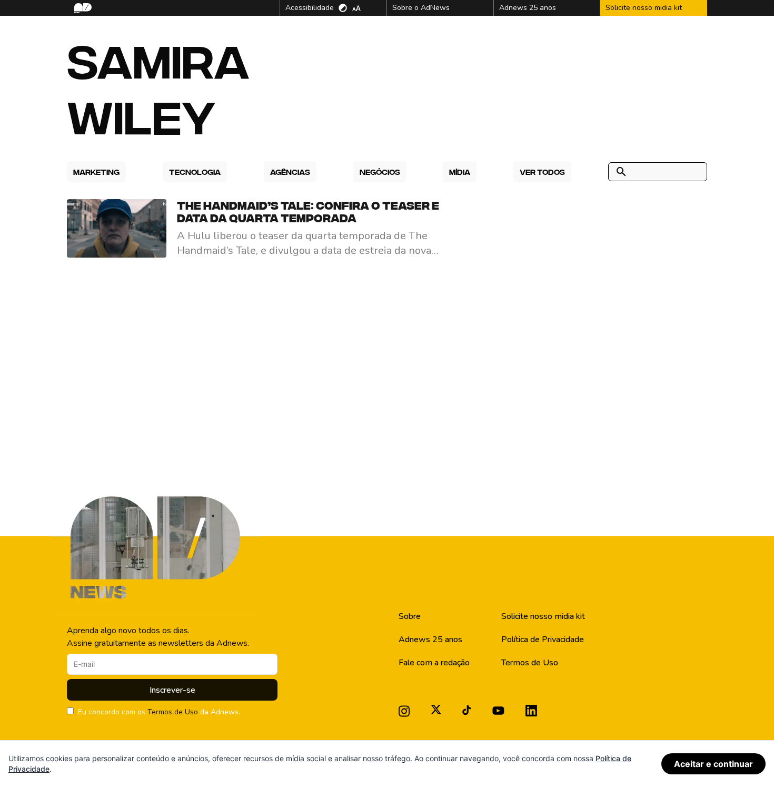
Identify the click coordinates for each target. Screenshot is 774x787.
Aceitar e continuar (713, 764)
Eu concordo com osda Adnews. (159, 712)
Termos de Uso (172, 712)
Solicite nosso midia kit (543, 616)
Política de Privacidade (542, 639)
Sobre (410, 616)
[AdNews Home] (82, 8)
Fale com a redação (434, 662)
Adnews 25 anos (430, 639)
